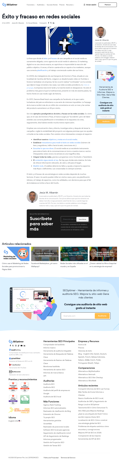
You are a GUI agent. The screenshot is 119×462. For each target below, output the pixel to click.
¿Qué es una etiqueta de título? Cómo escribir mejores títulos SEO (93, 415)
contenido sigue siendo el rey (46, 160)
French (88, 357)
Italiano (81, 360)
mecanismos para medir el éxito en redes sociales (61, 142)
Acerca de (82, 344)
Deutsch (103, 354)
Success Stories (52, 5)
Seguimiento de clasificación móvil (57, 433)
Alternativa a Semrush (86, 374)
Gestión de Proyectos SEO (53, 442)
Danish (96, 354)
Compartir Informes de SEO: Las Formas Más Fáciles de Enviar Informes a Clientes (94, 392)
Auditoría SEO (48, 384)
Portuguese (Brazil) (85, 363)
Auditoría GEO (49, 387)
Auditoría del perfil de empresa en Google (56, 392)
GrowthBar (47, 423)
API (44, 376)
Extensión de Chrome (51, 414)
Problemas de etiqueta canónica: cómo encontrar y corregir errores (93, 428)
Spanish (81, 357)
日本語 (87, 360)
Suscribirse (82, 219)
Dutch (92, 360)
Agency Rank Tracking (52, 405)
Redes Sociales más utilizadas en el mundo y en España (74, 264)
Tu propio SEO (49, 417)
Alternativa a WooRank (87, 381)
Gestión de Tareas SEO (52, 445)
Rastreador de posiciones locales (56, 427)
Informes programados (52, 439)
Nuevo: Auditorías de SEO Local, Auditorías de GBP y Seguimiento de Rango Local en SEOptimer (92, 401)
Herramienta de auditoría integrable (57, 351)
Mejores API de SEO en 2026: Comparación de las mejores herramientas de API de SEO (90, 436)
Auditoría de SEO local (52, 396)
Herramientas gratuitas (52, 420)
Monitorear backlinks (51, 366)
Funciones (30, 5)
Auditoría (106, 121)
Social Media (32, 23)
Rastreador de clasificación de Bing (57, 411)
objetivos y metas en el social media (63, 139)
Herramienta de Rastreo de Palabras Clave (57, 361)
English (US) (88, 354)
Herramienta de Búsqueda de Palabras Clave (58, 355)
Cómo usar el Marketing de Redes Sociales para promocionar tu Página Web (15, 266)
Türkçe (96, 363)
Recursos (69, 5)
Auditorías (40, 5)
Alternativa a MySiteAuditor (89, 371)
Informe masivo (49, 348)
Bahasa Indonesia (98, 357)
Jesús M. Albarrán (18, 23)
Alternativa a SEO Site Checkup (90, 377)
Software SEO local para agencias (56, 430)
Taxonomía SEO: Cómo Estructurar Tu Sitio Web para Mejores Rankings (93, 409)
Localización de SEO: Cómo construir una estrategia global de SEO (92, 421)
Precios (61, 5)
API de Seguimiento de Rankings (56, 436)
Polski (98, 360)
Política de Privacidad (51, 458)
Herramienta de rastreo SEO (54, 369)
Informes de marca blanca (53, 373)
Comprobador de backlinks (54, 344)
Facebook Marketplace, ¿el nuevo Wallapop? (44, 264)
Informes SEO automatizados (54, 408)
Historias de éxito (85, 351)
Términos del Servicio (68, 458)
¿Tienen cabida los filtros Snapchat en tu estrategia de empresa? (103, 264)
